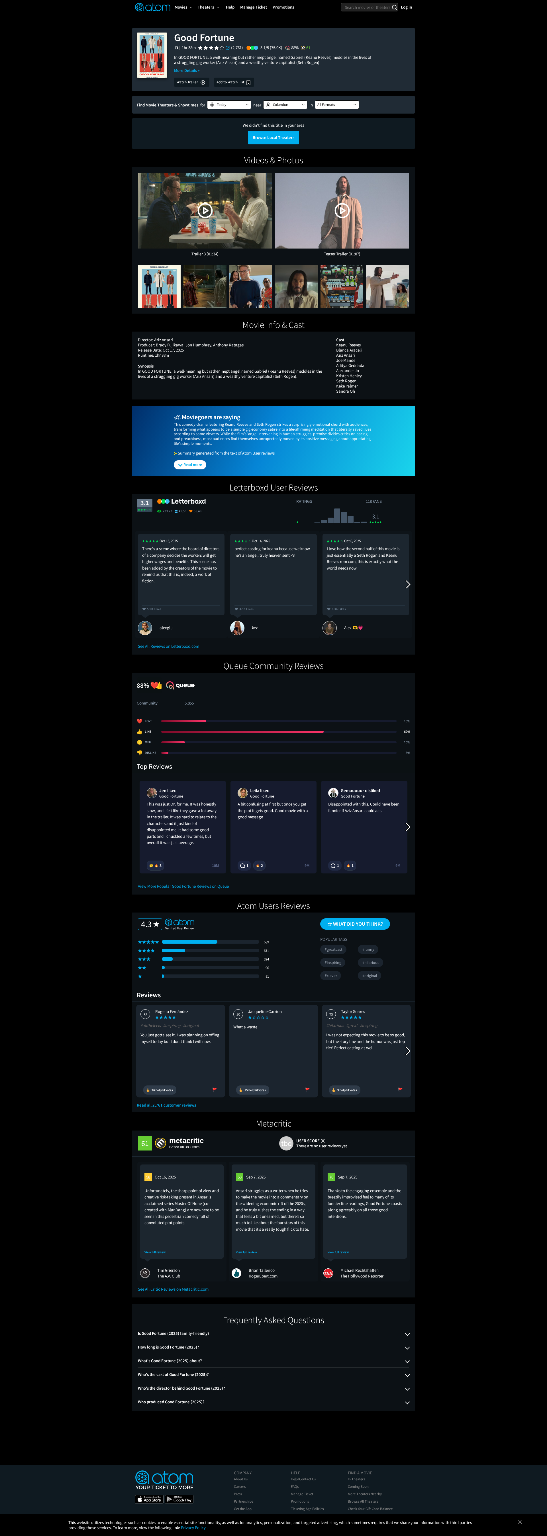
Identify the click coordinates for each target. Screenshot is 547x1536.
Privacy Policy (194, 1527)
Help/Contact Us (303, 1479)
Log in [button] (406, 7)
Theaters (206, 7)
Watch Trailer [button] (188, 82)
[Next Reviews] (408, 584)
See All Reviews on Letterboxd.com (168, 646)
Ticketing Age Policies (307, 1508)
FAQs (295, 1486)
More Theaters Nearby (365, 1493)
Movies (181, 7)
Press (238, 1493)
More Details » (187, 70)
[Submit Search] (394, 7)
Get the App (243, 1508)
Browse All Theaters (363, 1501)
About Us (241, 1479)
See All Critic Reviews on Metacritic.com (173, 1289)
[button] (229, 104)
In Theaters (356, 1479)
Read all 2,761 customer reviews (166, 1105)
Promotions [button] (283, 7)
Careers (240, 1486)
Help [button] (230, 7)
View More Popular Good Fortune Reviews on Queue (183, 886)
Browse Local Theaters (273, 137)
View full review (155, 1252)
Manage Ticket (302, 1493)
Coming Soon (358, 1486)
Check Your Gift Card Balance (370, 1508)
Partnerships (243, 1501)
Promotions (300, 1501)
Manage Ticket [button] (253, 7)
